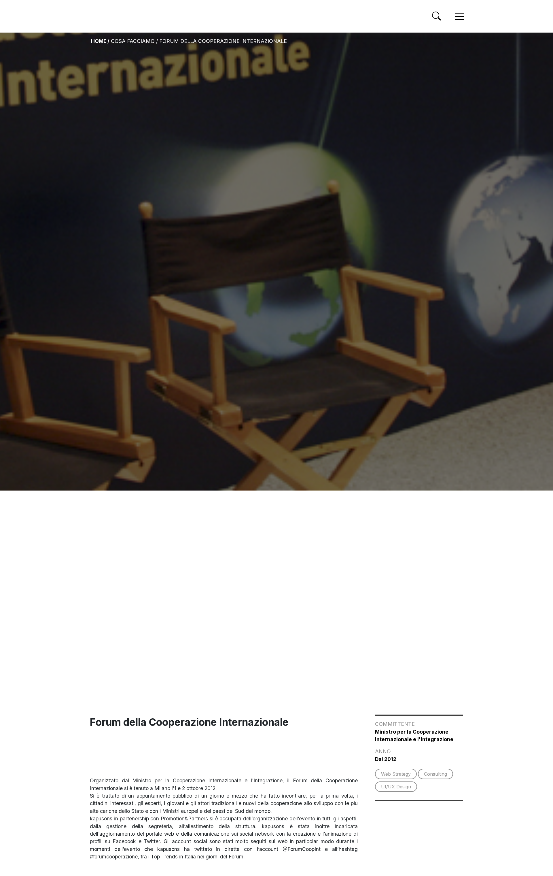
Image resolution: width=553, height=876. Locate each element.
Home (98, 41)
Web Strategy (396, 774)
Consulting (435, 774)
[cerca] (436, 16)
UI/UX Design (396, 787)
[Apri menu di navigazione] (459, 16)
